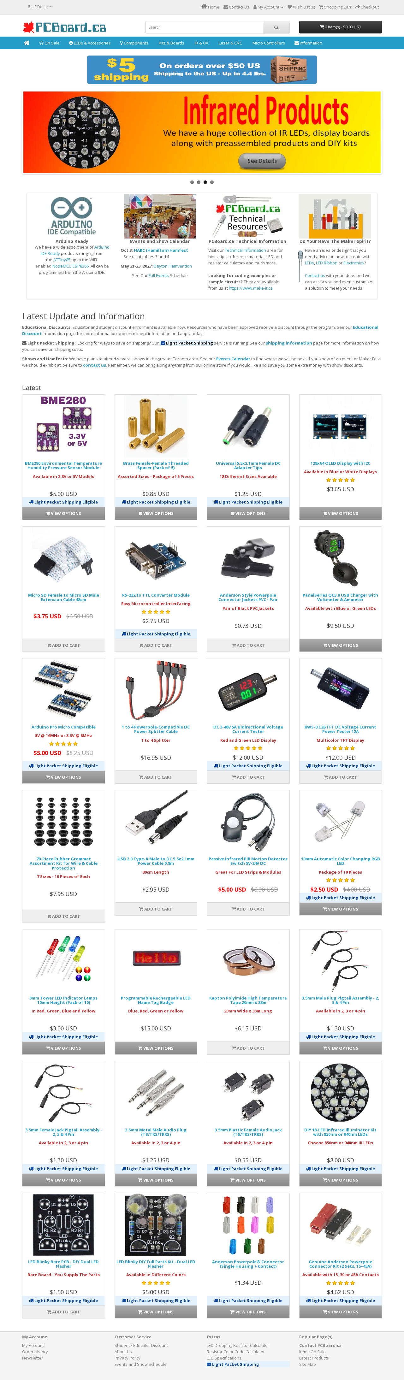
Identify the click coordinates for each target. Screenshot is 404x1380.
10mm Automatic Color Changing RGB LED (340, 861)
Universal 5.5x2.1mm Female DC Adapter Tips (248, 465)
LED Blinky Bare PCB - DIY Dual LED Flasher (63, 1264)
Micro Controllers (268, 43)
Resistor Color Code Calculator (236, 1351)
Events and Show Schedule (141, 1364)
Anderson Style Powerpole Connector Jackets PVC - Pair (248, 597)
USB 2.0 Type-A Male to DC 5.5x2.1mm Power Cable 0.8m (155, 861)
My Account (33, 1345)
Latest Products (314, 1358)
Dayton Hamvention (173, 266)
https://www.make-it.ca (251, 288)
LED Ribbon (326, 263)
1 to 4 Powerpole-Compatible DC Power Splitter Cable (156, 729)
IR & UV (201, 43)
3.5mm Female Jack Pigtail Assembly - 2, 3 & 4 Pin (63, 1132)
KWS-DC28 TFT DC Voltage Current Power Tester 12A (340, 729)
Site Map (307, 1364)
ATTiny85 (61, 259)
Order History (35, 1351)
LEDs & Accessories (92, 43)
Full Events (159, 275)
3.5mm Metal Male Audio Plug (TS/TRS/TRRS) (156, 1132)
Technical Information (245, 250)
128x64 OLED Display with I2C (340, 463)
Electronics (353, 263)
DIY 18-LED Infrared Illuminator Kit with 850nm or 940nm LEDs (340, 1132)
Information (310, 43)
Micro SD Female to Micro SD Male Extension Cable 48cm (63, 597)
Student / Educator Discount (141, 1345)
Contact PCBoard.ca (320, 1345)
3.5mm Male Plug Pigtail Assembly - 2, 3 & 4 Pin (340, 1000)
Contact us (315, 275)
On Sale (52, 43)
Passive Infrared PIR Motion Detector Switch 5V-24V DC (248, 861)
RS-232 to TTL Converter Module (156, 595)
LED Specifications (224, 1358)
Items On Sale (312, 1351)
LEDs (309, 263)
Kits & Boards (171, 43)
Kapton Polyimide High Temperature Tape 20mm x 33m (248, 1000)
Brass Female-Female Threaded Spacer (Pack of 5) (156, 465)
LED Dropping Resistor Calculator (238, 1345)
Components (135, 43)
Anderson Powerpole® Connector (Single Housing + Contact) (248, 1264)
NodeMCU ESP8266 (70, 266)
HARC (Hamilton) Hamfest (161, 250)
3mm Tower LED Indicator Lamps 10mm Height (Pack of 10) (63, 1000)
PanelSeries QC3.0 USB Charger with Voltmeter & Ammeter (340, 597)
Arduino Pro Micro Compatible (64, 727)
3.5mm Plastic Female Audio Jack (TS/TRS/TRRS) (248, 1132)
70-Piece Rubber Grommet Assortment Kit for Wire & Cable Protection (64, 863)
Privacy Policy (127, 1358)
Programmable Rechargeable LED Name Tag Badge (156, 1000)
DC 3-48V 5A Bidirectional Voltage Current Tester (248, 729)
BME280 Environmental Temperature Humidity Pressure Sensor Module (63, 465)
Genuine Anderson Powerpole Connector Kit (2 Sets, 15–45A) (340, 1264)
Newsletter (32, 1358)
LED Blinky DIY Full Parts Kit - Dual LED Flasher (155, 1264)
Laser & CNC (230, 43)
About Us (123, 1351)
